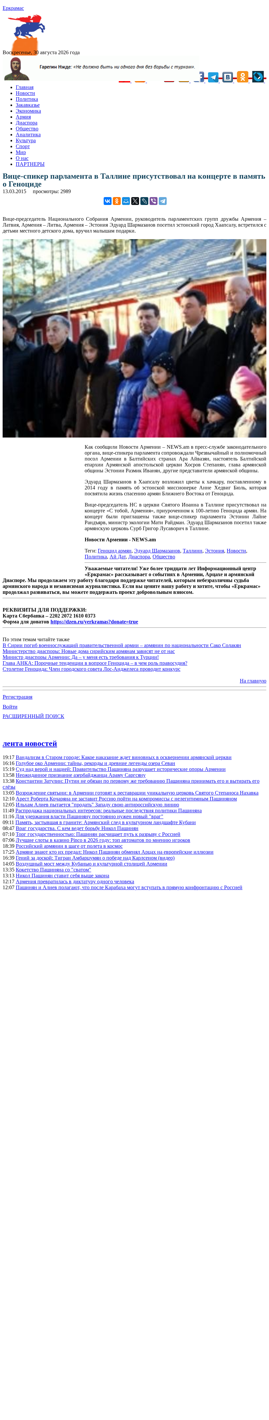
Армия (23, 117)
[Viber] (153, 201)
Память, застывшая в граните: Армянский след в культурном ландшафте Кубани (105, 822)
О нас (22, 158)
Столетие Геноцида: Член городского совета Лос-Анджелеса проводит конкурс (91, 669)
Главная (24, 87)
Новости (25, 93)
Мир (21, 152)
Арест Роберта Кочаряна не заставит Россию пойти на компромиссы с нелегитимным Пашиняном (126, 798)
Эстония (214, 550)
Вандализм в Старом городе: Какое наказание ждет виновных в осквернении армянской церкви (124, 757)
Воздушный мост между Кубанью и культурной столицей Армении (91, 864)
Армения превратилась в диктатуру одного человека (75, 881)
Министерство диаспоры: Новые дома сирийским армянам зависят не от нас (89, 651)
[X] (135, 201)
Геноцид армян (115, 550)
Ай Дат (118, 556)
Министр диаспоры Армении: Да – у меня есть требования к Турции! (81, 657)
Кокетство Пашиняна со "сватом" (53, 869)
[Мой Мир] (126, 201)
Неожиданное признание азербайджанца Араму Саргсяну (81, 775)
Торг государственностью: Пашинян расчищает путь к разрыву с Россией (98, 834)
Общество (27, 128)
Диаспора (26, 122)
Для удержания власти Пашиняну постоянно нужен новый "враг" (89, 816)
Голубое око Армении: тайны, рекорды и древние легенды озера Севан (95, 763)
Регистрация (17, 697)
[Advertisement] (43, 509)
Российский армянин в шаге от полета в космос (69, 846)
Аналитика (28, 134)
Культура (26, 140)
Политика (27, 99)
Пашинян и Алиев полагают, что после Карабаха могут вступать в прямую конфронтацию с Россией (129, 887)
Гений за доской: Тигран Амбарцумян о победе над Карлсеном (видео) (95, 858)
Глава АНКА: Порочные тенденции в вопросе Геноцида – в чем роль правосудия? (95, 663)
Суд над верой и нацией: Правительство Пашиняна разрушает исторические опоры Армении (121, 769)
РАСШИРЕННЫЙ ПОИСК (33, 716)
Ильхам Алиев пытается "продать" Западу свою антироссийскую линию (97, 804)
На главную (253, 681)
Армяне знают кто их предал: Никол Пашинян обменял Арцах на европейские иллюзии (115, 852)
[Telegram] (163, 201)
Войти (10, 707)
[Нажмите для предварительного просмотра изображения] (134, 436)
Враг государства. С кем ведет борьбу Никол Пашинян (77, 828)
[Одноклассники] (117, 201)
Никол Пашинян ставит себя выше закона (62, 875)
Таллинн (192, 550)
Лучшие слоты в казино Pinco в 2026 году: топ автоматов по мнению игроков (103, 840)
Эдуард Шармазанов (157, 550)
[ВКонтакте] (108, 201)
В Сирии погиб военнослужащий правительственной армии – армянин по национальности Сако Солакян (122, 645)
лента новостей (30, 743)
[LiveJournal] (144, 201)
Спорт (23, 146)
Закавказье (28, 105)
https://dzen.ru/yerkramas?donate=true (94, 621)
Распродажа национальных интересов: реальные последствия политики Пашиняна (108, 810)
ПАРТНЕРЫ (30, 164)
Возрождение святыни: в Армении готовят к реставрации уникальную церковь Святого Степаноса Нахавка (137, 793)
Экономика (28, 111)
